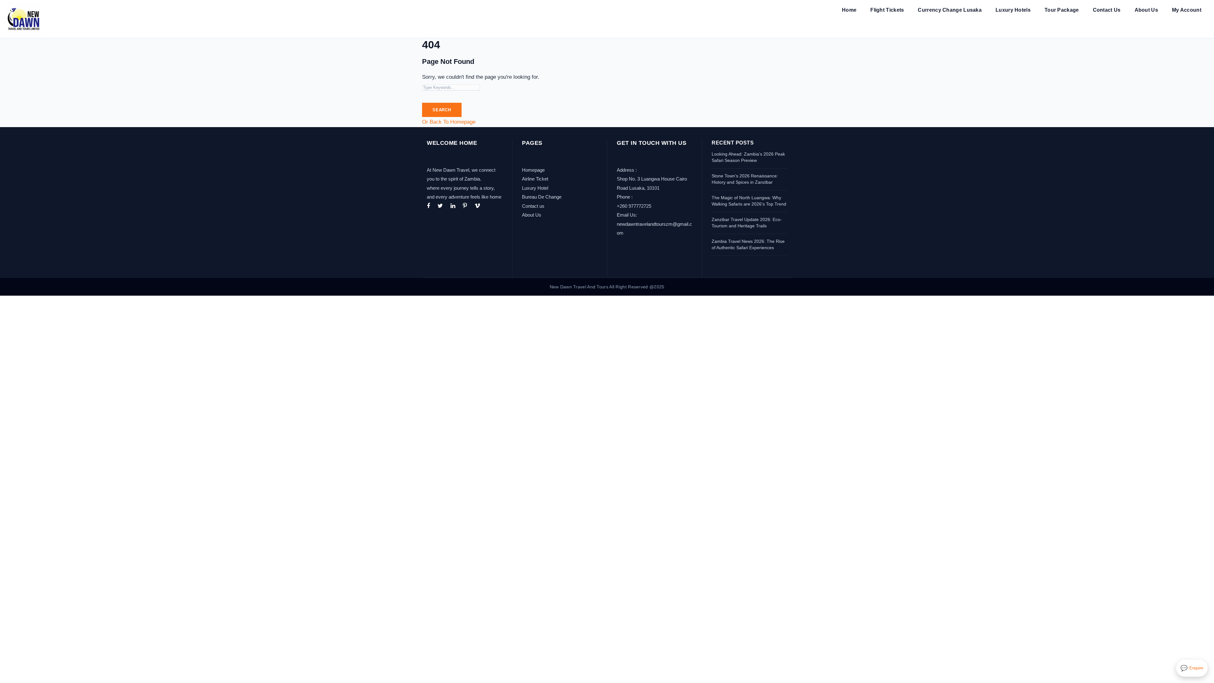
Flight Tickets (887, 10)
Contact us (533, 206)
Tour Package (1062, 10)
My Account (1186, 10)
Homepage (533, 170)
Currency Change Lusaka (950, 10)
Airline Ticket (535, 179)
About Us (1146, 10)
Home (849, 10)
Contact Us (1107, 10)
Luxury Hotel (535, 188)
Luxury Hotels (1013, 10)
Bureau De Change (541, 197)
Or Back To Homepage (448, 122)
